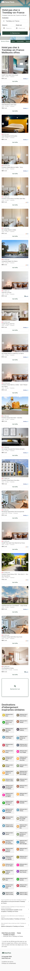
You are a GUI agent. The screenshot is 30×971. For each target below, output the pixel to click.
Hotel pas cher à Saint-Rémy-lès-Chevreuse (9, 842)
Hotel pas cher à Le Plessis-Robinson (9, 850)
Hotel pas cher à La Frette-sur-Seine (9, 758)
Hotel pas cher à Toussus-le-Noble (9, 886)
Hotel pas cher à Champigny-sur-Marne (9, 795)
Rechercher (16, 33)
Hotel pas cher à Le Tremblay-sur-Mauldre (9, 858)
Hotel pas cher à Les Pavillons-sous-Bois (23, 758)
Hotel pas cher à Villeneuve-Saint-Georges (23, 842)
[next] (27, 65)
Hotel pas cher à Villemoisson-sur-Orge (9, 803)
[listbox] (15, 65)
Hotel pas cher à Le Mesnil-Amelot (9, 872)
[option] (15, 65)
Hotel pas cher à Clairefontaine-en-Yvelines (9, 787)
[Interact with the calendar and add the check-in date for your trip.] (4, 28)
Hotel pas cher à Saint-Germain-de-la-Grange (23, 773)
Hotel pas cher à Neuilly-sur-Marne (9, 773)
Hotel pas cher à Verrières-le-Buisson (23, 834)
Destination (5, 18)
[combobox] (15, 21)
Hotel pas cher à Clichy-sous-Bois (23, 826)
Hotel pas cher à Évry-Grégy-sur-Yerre (23, 818)
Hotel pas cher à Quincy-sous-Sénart (9, 722)
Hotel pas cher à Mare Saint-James (9, 730)
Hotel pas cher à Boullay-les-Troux (23, 738)
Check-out (19, 25)
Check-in (4, 25)
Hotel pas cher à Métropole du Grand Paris (9, 811)
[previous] (3, 65)
